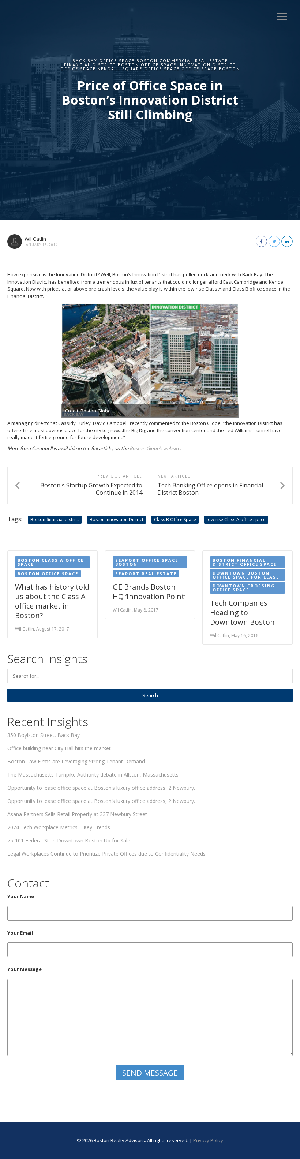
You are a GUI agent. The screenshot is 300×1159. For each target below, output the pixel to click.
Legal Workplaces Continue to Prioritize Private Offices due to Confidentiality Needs (106, 853)
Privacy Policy (208, 1140)
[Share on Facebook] (261, 241)
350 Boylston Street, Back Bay (43, 735)
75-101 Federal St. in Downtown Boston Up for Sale (68, 840)
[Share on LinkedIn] (287, 241)
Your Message (24, 969)
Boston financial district (54, 519)
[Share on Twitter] (274, 241)
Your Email (20, 933)
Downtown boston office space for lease (246, 575)
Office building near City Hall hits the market (59, 748)
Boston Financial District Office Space (245, 562)
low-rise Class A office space (236, 519)
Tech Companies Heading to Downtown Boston (242, 612)
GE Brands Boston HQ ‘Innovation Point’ (149, 591)
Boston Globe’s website (155, 448)
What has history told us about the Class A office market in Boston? (52, 601)
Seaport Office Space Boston (146, 562)
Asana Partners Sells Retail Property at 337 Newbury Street (77, 814)
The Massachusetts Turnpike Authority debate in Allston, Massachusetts (93, 774)
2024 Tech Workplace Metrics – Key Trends (58, 827)
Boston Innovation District (116, 519)
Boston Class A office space (51, 562)
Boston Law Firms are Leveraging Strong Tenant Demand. (76, 761)
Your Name (20, 896)
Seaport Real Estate (146, 573)
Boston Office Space (48, 573)
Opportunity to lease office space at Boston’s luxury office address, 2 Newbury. (101, 787)
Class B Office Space (175, 519)
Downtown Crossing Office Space (244, 587)
